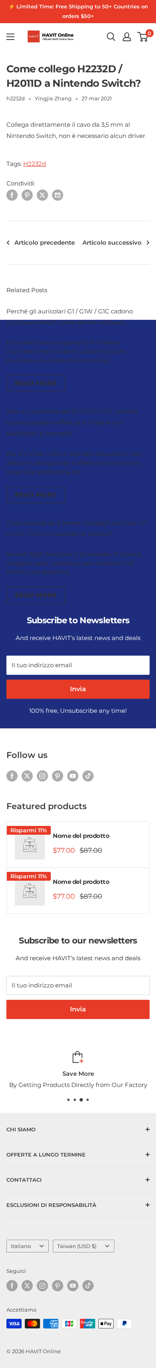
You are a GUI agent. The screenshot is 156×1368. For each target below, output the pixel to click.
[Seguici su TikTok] (88, 776)
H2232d (34, 164)
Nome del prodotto (81, 836)
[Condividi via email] (57, 195)
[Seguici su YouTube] (72, 776)
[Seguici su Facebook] (12, 776)
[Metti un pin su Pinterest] (27, 195)
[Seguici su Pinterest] (57, 776)
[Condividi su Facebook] (12, 195)
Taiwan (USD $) (76, 1246)
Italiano (21, 1246)
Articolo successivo (112, 242)
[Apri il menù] (10, 37)
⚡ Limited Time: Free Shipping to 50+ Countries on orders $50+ (78, 11)
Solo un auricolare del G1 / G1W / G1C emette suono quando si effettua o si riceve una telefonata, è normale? (72, 422)
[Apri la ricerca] (111, 36)
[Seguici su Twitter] (27, 776)
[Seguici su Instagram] (42, 776)
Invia (78, 689)
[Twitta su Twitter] (42, 195)
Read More (36, 383)
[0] (143, 37)
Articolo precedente (44, 242)
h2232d (15, 98)
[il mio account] (127, 36)
